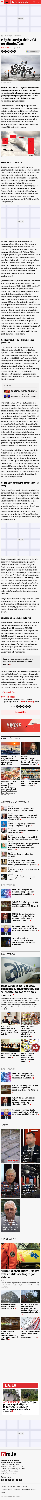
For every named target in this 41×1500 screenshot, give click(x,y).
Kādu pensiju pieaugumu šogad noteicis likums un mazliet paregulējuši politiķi (9, 1030)
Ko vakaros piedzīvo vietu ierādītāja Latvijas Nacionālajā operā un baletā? (23, 838)
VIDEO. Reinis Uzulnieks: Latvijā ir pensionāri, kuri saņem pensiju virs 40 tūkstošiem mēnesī (23, 917)
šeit (10, 664)
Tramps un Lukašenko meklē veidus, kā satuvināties (23, 831)
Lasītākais (8, 885)
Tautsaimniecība (8, 692)
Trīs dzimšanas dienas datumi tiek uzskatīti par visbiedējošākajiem (30, 1334)
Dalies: (12, 706)
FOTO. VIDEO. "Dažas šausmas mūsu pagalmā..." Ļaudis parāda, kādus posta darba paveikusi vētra (30, 1308)
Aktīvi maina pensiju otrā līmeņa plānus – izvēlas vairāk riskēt (21, 810)
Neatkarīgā (8, 36)
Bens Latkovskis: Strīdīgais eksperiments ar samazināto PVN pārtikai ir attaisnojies (28, 1031)
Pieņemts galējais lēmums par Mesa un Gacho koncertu (9, 1306)
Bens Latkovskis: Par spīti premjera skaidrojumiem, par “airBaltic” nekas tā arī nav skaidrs (20, 990)
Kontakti (3, 1492)
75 (16, 849)
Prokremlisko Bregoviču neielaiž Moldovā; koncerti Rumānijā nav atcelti (22, 878)
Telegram (22, 702)
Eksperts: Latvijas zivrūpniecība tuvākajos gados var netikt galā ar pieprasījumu (9, 760)
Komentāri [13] (20, 712)
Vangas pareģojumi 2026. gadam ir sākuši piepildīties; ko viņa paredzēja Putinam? (23, 395)
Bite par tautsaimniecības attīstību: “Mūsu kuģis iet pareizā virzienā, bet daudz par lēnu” (30, 760)
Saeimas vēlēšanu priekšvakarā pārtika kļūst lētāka (10, 1055)
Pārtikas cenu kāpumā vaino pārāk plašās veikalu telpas (30, 783)
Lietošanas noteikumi (6, 1489)
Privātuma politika (22, 1486)
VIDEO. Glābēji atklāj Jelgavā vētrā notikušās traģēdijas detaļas (20, 1274)
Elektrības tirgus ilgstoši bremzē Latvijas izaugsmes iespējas (21, 825)
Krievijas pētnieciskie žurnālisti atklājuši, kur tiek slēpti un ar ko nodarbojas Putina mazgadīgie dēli (22, 863)
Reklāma (9, 1486)
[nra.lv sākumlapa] (7, 2)
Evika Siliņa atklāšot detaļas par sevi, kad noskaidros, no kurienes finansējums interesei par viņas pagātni (23, 846)
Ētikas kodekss (26, 1489)
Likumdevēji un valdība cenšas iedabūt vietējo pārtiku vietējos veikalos (28, 1057)
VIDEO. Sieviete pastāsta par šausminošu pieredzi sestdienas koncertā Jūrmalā (25, 904)
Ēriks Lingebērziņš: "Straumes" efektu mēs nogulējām (23, 870)
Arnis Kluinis (5, 48)
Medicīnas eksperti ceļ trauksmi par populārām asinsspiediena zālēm (23, 891)
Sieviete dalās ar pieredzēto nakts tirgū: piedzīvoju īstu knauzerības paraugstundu (24, 391)
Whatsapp (31, 702)
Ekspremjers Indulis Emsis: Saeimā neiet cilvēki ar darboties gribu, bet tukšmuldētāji (22, 817)
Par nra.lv (3, 1486)
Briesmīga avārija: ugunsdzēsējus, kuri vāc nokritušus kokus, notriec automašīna (23, 941)
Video (5, 1125)
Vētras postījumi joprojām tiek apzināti (20, 855)
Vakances (33, 1489)
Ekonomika (17, 36)
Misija (14, 1486)
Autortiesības (17, 1489)
